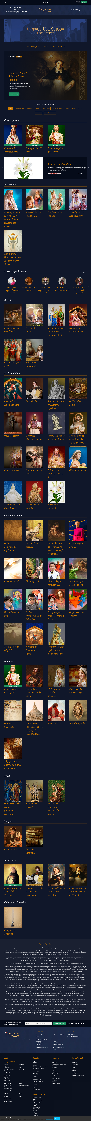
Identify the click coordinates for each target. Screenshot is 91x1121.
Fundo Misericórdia (40, 1046)
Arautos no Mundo (23, 1086)
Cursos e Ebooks (39, 1094)
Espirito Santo (7, 1072)
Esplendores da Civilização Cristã (40, 1066)
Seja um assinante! (58, 46)
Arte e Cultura (7, 1083)
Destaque (35, 1076)
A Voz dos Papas (36, 1089)
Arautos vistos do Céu (57, 1046)
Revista (36, 1058)
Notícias (20, 1083)
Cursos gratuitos (19, 108)
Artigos (5, 1095)
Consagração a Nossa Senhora (59, 1064)
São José (6, 1077)
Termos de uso (7, 1039)
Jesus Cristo (7, 1075)
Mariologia (29, 108)
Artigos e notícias (10, 1061)
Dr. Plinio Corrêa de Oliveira (59, 1034)
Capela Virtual (77, 1058)
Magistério (21, 1064)
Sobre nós (39, 1032)
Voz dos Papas (22, 1069)
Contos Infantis (7, 1085)
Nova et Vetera (36, 1071)
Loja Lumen (70, 1023)
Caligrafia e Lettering (50, 113)
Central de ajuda (27, 1039)
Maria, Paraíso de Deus (38, 1082)
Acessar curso (14, 94)
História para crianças (38, 1086)
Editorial (35, 1078)
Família (37, 108)
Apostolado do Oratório (58, 1044)
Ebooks (46, 46)
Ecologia (6, 1086)
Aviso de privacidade (17, 1039)
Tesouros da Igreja (8, 1090)
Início (6, 1058)
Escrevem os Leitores (38, 1070)
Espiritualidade (46, 108)
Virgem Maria (7, 1080)
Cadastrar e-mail (59, 1023)
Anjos (73, 108)
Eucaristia (6, 1074)
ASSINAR (84, 2)
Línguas (80, 108)
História (67, 108)
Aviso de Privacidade (49, 1119)
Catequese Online (57, 108)
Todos (10, 108)
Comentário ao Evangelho (38, 1081)
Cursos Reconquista (32, 46)
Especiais (6, 1096)
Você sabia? (35, 1073)
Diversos (6, 1093)
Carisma (54, 1041)
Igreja (20, 1067)
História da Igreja (8, 1088)
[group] (11, 286)
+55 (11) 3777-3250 (71, 1034)
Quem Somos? (56, 1038)
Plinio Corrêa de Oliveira (38, 1068)
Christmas (21, 1095)
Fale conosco (71, 1032)
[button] (89, 168)
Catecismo (6, 1067)
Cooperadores (39, 1044)
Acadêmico (39, 113)
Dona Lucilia (35, 1087)
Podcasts (55, 1058)
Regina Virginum (56, 1042)
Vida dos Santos (7, 1078)
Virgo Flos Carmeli (39, 1042)
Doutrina (6, 1064)
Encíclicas (21, 1066)
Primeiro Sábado (8, 1101)
